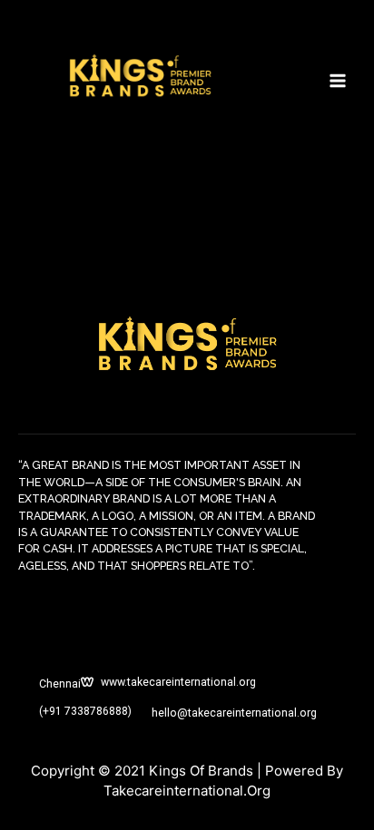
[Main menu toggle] (338, 80)
